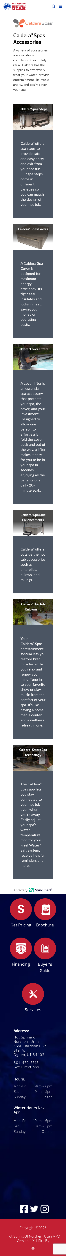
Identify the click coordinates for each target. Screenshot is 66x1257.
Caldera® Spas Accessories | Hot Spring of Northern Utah (14, 6)
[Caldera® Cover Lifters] (33, 357)
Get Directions (26, 1067)
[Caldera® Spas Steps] (33, 117)
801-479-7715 (26, 1062)
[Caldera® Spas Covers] (33, 237)
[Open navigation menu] (60, 6)
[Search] (53, 6)
